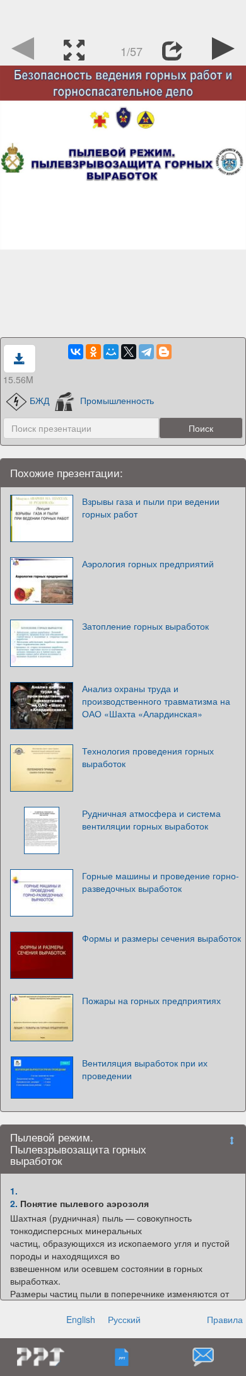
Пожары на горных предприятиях (151, 1000)
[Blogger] (164, 351)
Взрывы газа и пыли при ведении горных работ (151, 507)
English (80, 1319)
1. (14, 1190)
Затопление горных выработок (145, 626)
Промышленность (117, 400)
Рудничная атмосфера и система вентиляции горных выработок (151, 819)
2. (14, 1203)
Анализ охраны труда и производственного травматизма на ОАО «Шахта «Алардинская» (156, 701)
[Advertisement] (123, 16)
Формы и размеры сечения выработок (161, 938)
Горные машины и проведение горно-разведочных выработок (160, 881)
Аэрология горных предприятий (148, 563)
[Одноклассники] (93, 351)
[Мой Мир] (111, 351)
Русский (124, 1319)
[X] (128, 351)
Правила (225, 1319)
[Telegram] (146, 351)
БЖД (39, 400)
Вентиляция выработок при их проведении (145, 1069)
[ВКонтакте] (75, 351)
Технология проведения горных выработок (148, 757)
